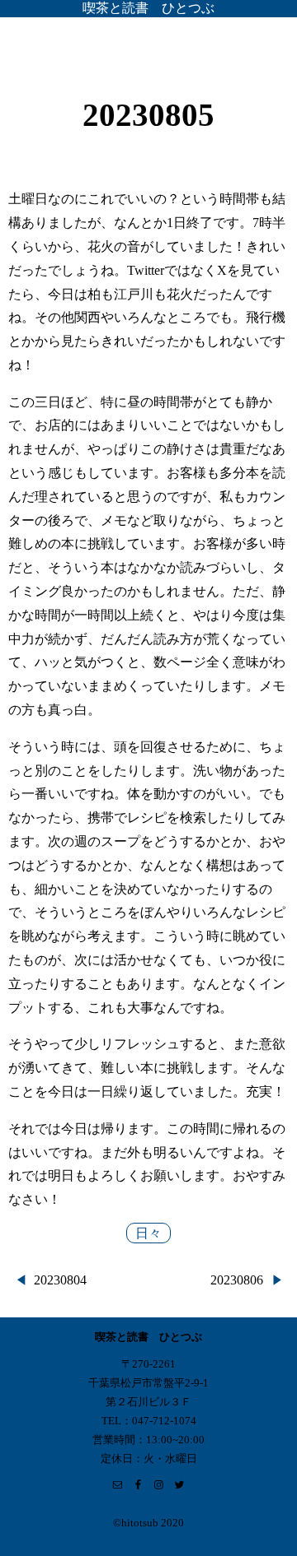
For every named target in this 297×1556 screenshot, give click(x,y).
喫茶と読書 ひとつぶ (148, 8)
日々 (148, 1233)
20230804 (60, 1280)
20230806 (236, 1280)
